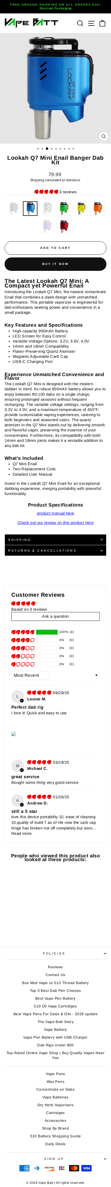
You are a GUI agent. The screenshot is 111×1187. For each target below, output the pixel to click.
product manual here (55, 513)
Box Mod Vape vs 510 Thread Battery (55, 983)
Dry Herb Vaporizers (55, 1105)
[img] (39, 693)
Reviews (55, 967)
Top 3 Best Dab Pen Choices (55, 991)
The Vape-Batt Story (55, 1022)
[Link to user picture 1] (14, 734)
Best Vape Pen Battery (55, 998)
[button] (46, 192)
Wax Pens (55, 1082)
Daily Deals (55, 1144)
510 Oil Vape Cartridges (55, 1006)
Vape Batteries (55, 1097)
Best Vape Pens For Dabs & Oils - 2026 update (55, 1014)
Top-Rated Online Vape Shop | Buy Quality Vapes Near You (55, 1055)
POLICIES (54, 953)
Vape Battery (55, 1030)
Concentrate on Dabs (55, 1089)
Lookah (39, 292)
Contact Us (55, 975)
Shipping (37, 180)
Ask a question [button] (55, 616)
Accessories (55, 1121)
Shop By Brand (55, 1128)
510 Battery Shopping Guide (55, 1136)
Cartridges (55, 1113)
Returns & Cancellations (42, 550)
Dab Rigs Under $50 (55, 1045)
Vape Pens (55, 1074)
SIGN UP (54, 1158)
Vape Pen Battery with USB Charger (55, 1037)
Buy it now (55, 263)
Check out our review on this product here (55, 522)
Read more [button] (21, 833)
